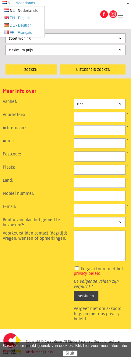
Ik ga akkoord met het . (98, 271)
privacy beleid (87, 273)
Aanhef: (10, 101)
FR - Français (21, 33)
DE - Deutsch (21, 25)
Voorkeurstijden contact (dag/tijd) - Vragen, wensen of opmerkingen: (36, 236)
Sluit (70, 353)
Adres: (8, 141)
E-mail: (9, 206)
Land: (8, 180)
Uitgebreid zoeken (93, 69)
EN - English (20, 18)
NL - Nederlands (21, 3)
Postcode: (12, 154)
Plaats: (9, 167)
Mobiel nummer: (18, 193)
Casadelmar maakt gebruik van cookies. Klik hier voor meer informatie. (65, 345)
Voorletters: (14, 114)
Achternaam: (14, 127)
